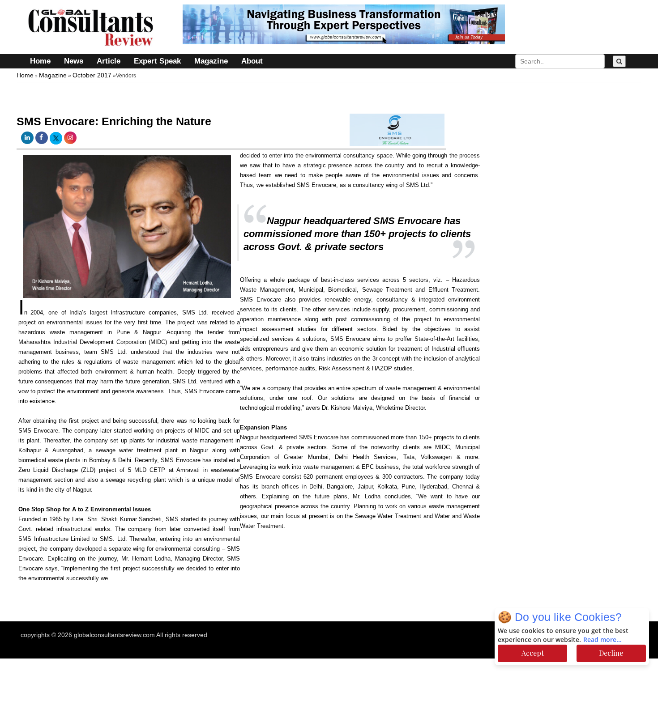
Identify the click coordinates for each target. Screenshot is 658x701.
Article (108, 61)
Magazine (211, 61)
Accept (532, 653)
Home (40, 61)
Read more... (602, 640)
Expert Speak (157, 61)
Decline (611, 653)
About (252, 61)
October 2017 (92, 75)
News (73, 61)
